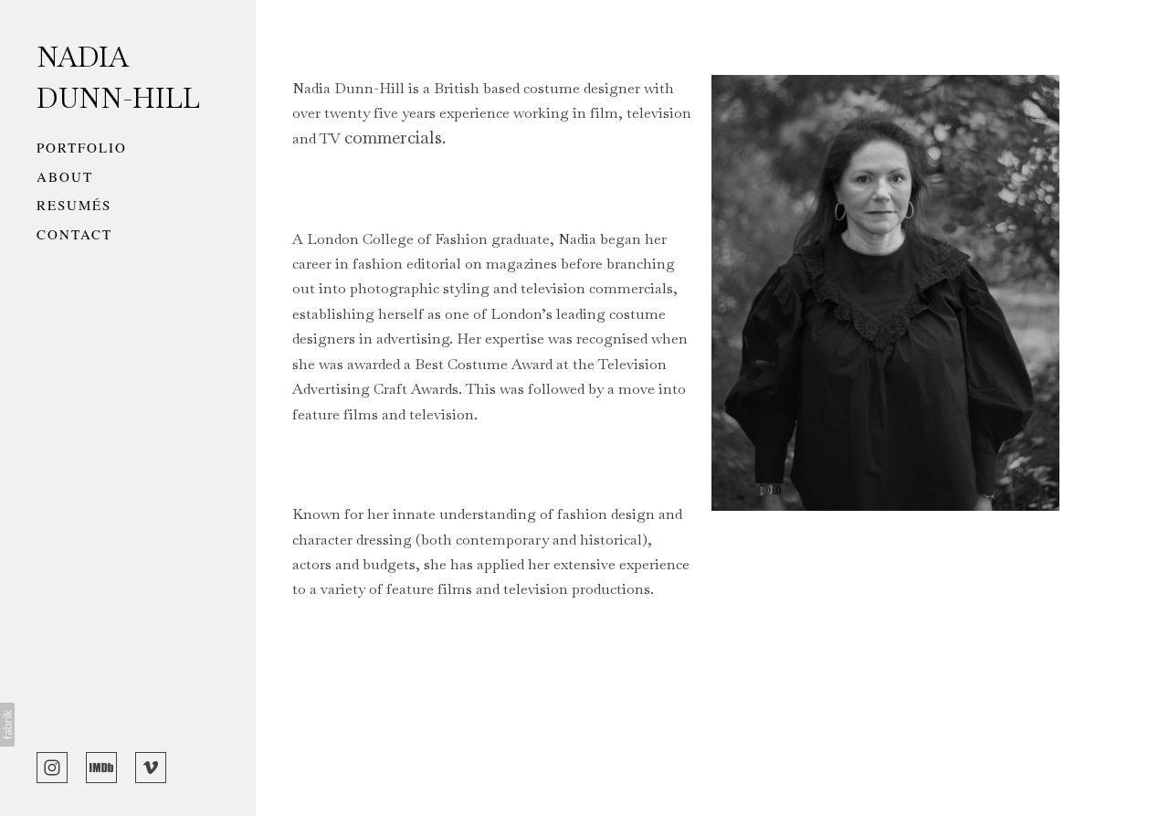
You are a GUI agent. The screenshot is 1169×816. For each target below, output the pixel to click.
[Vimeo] (150, 765)
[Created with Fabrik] (7, 725)
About (65, 176)
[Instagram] (52, 765)
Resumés (74, 205)
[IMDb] (101, 765)
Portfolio (82, 147)
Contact (74, 234)
